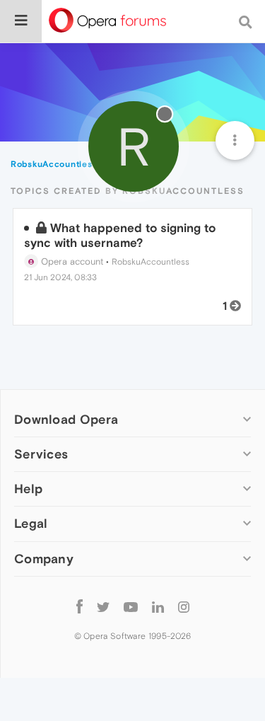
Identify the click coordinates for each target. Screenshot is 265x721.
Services (41, 453)
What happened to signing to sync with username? (120, 235)
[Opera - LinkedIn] (158, 607)
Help (28, 488)
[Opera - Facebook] (79, 607)
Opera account (70, 261)
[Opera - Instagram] (183, 607)
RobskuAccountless (150, 262)
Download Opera (66, 419)
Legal (31, 523)
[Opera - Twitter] (103, 607)
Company (43, 558)
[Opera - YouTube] (131, 607)
